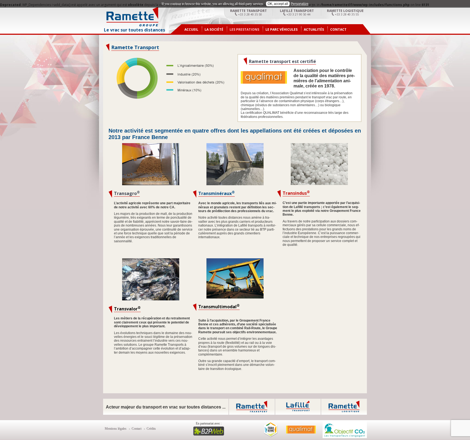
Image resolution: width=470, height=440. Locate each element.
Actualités (314, 29)
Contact (338, 29)
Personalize (299, 4)
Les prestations (244, 29)
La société (214, 29)
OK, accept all (278, 4)
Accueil (191, 29)
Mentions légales (115, 428)
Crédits (151, 428)
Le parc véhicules (281, 29)
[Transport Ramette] (132, 25)
